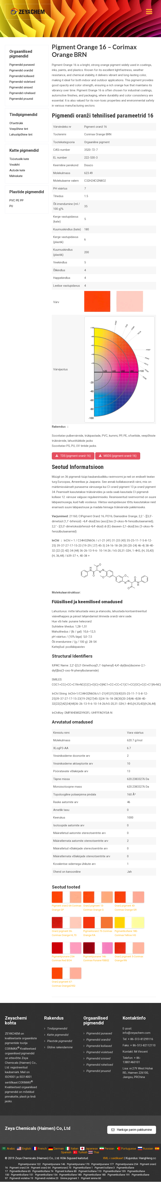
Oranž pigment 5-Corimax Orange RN (129, 958)
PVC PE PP (16, 200)
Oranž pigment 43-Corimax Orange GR (126, 907)
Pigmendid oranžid (21, 70)
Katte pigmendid (57, 1035)
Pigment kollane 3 (105, 1167)
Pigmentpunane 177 (102, 1164)
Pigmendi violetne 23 (46, 1178)
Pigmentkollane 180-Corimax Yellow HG (126, 933)
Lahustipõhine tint (20, 134)
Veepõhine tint (18, 129)
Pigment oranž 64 (40, 1167)
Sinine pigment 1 (69, 1178)
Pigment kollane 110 (90, 1171)
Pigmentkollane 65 (20, 1171)
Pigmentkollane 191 (119, 1174)
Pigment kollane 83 (66, 1171)
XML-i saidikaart (113, 1158)
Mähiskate (16, 176)
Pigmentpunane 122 (29, 1164)
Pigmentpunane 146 (54, 1164)
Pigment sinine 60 (91, 1178)
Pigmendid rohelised (22, 93)
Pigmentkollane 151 (22, 1174)
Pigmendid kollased (21, 76)
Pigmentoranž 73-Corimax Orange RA (97, 933)
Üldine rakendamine (60, 1047)
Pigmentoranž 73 (61, 1167)
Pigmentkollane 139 (114, 1171)
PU (11, 206)
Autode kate (17, 170)
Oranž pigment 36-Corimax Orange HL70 (64, 933)
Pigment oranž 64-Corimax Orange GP (66, 907)
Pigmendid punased (22, 64)
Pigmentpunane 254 (127, 1164)
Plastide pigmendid (59, 1041)
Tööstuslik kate (19, 159)
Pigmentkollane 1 (83, 1167)
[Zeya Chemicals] (28, 9)
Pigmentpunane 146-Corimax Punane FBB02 (96, 958)
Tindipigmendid (57, 1028)
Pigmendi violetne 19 (21, 1178)
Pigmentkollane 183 (94, 1174)
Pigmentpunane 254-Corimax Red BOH (63, 958)
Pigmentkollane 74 (42, 1171)
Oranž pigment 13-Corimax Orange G (93, 907)
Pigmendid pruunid (21, 99)
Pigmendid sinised (21, 87)
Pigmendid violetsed (22, 81)
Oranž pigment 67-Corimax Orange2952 (63, 983)
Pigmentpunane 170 (78, 1164)
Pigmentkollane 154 (46, 1174)
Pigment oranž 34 (19, 1167)
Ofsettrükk (16, 123)
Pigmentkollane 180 (70, 1174)
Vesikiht (14, 164)
